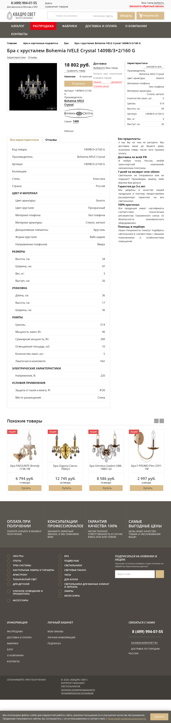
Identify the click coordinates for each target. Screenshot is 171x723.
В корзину (78, 83)
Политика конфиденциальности (78, 690)
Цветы (109, 15)
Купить (26, 488)
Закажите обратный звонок (146, 6)
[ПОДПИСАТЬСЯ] (160, 574)
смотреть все (154, 66)
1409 (76, 121)
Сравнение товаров (56, 6)
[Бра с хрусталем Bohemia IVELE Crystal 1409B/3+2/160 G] (33, 86)
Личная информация (61, 637)
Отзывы (33, 57)
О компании (136, 26)
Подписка (54, 643)
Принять (159, 716)
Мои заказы (55, 631)
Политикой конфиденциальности (127, 718)
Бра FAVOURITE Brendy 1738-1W (24, 467)
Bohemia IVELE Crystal (74, 102)
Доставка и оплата (101, 26)
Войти (48, 3)
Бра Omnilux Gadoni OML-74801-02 (106, 467)
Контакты (19, 34)
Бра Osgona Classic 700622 (65, 467)
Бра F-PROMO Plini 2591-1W (146, 467)
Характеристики (16, 57)
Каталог (18, 26)
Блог (10, 649)
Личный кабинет (60, 622)
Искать (126, 15)
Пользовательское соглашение (77, 693)
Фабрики (69, 26)
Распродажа (43, 26)
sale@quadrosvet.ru (144, 642)
